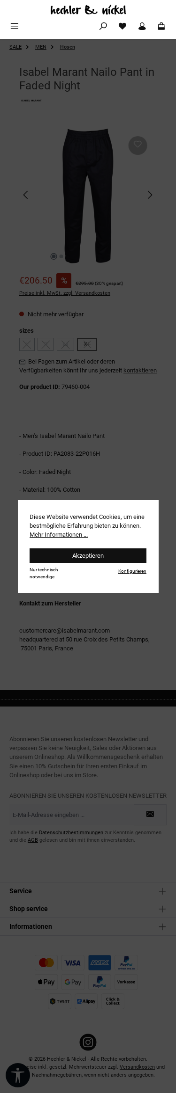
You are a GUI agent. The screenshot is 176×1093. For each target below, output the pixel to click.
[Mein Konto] (142, 26)
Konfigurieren (132, 571)
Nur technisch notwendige (44, 573)
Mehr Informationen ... (59, 534)
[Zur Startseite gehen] (88, 10)
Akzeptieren (88, 555)
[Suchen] (103, 26)
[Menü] (14, 26)
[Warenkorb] (161, 26)
